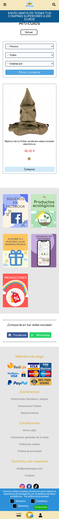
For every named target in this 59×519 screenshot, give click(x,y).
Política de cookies (29, 444)
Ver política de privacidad (36, 496)
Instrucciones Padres (29, 406)
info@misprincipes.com (29, 468)
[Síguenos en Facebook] (29, 486)
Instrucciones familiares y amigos (29, 399)
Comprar (29, 169)
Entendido (41, 507)
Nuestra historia (29, 412)
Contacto (29, 475)
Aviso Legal (29, 430)
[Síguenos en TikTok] (36, 486)
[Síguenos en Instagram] (22, 486)
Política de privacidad (29, 451)
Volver (29, 32)
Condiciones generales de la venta (29, 437)
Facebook (18, 335)
